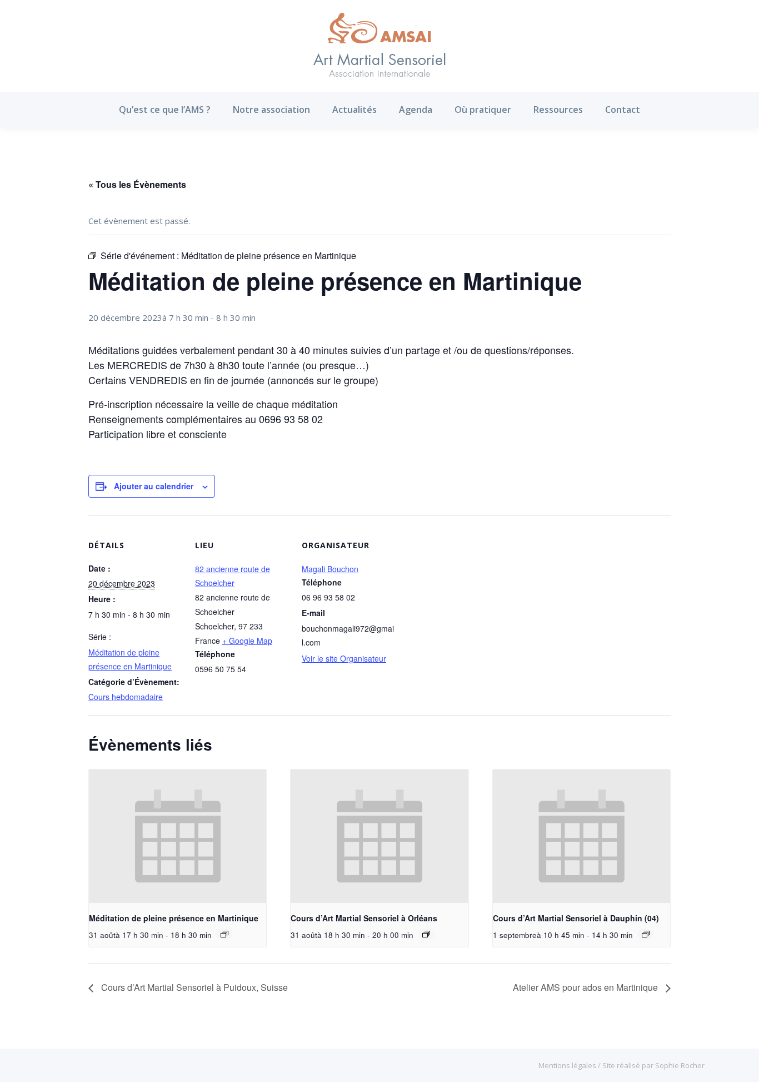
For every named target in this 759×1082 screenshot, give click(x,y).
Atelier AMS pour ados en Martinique (586, 987)
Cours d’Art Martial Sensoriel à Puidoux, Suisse (193, 987)
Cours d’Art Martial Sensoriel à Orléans (364, 918)
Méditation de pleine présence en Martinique (173, 918)
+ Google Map (247, 640)
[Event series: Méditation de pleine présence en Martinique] (224, 934)
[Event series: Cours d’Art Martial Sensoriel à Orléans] (426, 934)
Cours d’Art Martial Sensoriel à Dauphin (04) (576, 918)
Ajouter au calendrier (153, 486)
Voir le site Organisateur (344, 658)
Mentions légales (568, 1065)
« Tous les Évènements (137, 184)
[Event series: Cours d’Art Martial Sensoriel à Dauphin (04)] (646, 934)
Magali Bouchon (330, 568)
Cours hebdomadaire (125, 696)
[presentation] (177, 836)
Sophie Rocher (680, 1065)
